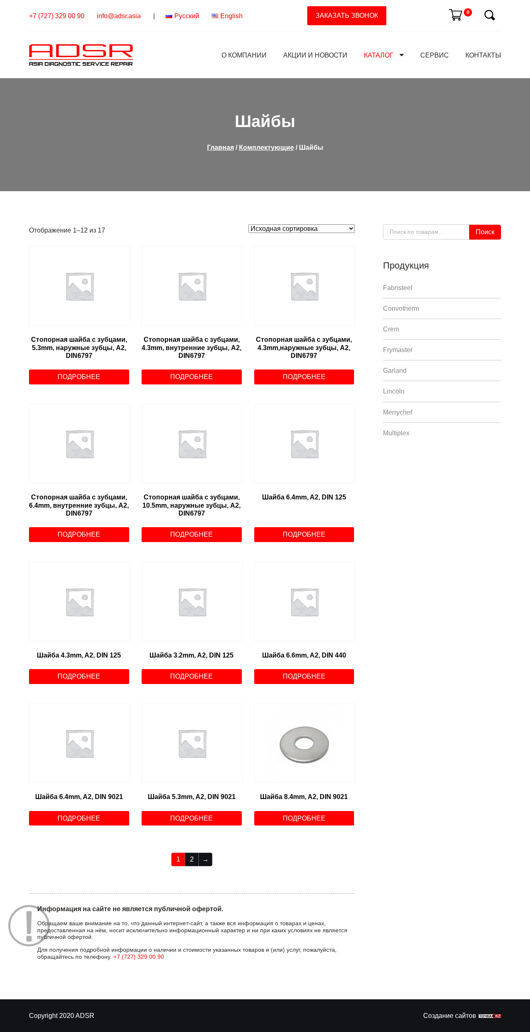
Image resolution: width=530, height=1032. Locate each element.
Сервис (434, 55)
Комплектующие (266, 147)
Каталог (378, 55)
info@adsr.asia (119, 15)
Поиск (485, 231)
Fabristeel (397, 287)
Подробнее (79, 376)
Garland (395, 370)
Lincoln (394, 391)
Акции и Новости (315, 55)
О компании (244, 55)
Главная (220, 147)
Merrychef (397, 412)
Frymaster (397, 349)
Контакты (483, 55)
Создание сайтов (449, 1015)
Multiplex (396, 433)
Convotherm (401, 308)
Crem (391, 329)
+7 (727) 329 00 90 (56, 15)
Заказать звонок (347, 15)
